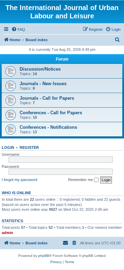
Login (8, 147)
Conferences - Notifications (48, 127)
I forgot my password (19, 180)
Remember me (81, 180)
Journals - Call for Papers (47, 98)
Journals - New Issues (43, 83)
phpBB (43, 256)
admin (7, 233)
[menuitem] (18, 29)
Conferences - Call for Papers (51, 112)
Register (29, 147)
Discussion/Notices (40, 69)
